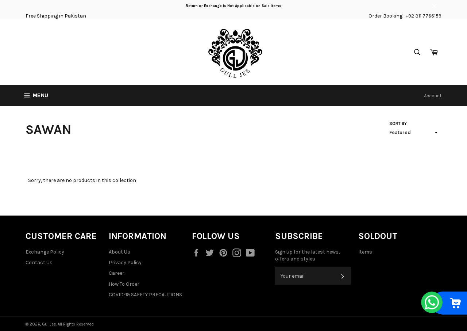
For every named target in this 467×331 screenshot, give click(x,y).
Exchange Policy (45, 252)
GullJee (49, 324)
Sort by (398, 123)
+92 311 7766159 (423, 16)
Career (116, 273)
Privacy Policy (125, 262)
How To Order (124, 284)
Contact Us (39, 262)
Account (432, 95)
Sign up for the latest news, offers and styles (307, 255)
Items (365, 252)
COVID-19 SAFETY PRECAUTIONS (145, 295)
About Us (119, 252)
